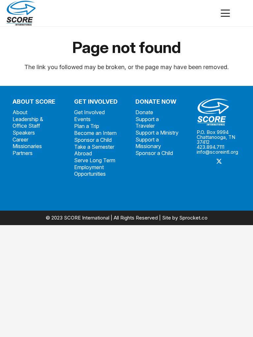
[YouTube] (204, 191)
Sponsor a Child (93, 140)
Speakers (24, 132)
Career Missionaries (27, 142)
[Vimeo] (218, 176)
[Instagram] (204, 176)
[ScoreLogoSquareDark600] (21, 13)
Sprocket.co (193, 218)
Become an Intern (95, 133)
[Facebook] (204, 161)
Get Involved (89, 112)
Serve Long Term (94, 160)
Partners (23, 153)
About (20, 112)
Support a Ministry (157, 132)
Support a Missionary (148, 142)
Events (82, 119)
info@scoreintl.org (217, 152)
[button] (225, 13)
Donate (144, 112)
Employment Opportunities (90, 170)
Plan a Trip (86, 126)
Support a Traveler (147, 122)
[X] (218, 161)
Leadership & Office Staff (28, 122)
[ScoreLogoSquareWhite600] (218, 112)
